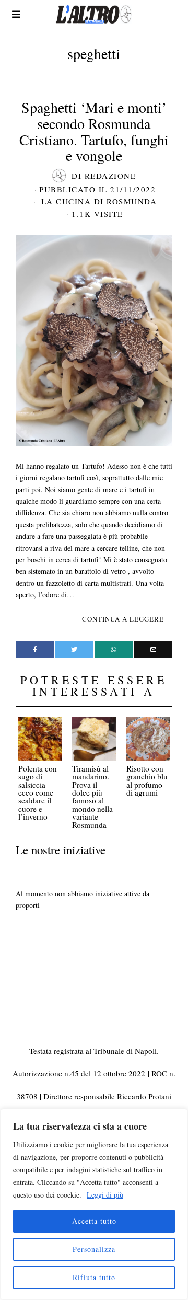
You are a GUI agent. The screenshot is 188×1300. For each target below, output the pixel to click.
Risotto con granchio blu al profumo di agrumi (147, 780)
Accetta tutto (94, 1221)
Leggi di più (105, 1195)
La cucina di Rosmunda (99, 201)
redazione (110, 175)
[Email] (153, 649)
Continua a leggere (123, 619)
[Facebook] (35, 649)
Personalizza (94, 1249)
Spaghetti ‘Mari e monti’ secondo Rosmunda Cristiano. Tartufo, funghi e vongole (94, 131)
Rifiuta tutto (94, 1277)
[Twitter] (74, 649)
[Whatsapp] (114, 649)
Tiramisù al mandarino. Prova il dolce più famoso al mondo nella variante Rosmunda (92, 796)
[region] (94, 1204)
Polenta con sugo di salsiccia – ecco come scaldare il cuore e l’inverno (37, 792)
